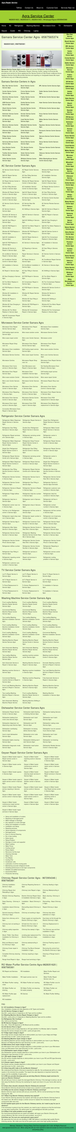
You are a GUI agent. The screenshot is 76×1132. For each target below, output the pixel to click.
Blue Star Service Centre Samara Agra (10, 87)
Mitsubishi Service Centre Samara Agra (29, 126)
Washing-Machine (33, 25)
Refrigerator (18, 25)
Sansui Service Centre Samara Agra (28, 143)
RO (19, 30)
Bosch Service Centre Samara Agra (27, 87)
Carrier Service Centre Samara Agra (9, 92)
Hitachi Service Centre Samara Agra (9, 109)
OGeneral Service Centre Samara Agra (10, 131)
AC (10, 25)
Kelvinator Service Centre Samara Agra (10, 115)
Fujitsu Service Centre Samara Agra (28, 98)
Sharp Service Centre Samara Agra (27, 137)
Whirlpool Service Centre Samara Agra (28, 159)
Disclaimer (19, 1126)
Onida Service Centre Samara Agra (27, 131)
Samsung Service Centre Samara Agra (10, 143)
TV (59, 25)
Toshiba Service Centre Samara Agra (9, 154)
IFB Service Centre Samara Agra (49, 108)
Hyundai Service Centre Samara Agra (28, 109)
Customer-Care (52, 7)
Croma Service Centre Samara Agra (28, 92)
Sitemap (12, 1126)
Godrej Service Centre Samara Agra (28, 103)
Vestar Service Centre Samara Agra (27, 154)
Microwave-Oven (49, 25)
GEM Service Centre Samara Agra (8, 103)
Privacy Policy (28, 1126)
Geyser (4, 30)
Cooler (12, 30)
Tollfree (19, 7)
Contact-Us (29, 7)
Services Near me (67, 7)
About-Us (39, 7)
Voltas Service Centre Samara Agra (9, 159)
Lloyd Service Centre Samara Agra (27, 120)
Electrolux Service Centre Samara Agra (10, 98)
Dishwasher (68, 25)
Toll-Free (36, 1126)
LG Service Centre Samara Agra (8, 120)
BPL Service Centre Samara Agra (49, 86)
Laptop (36, 30)
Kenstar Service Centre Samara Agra (28, 115)
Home (4, 25)
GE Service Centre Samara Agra (49, 97)
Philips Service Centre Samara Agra (9, 137)
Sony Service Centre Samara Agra (8, 148)
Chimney (27, 30)
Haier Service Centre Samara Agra (50, 102)
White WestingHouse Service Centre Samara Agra (48, 159)
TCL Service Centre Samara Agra (27, 148)
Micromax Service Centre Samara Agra (10, 126)
